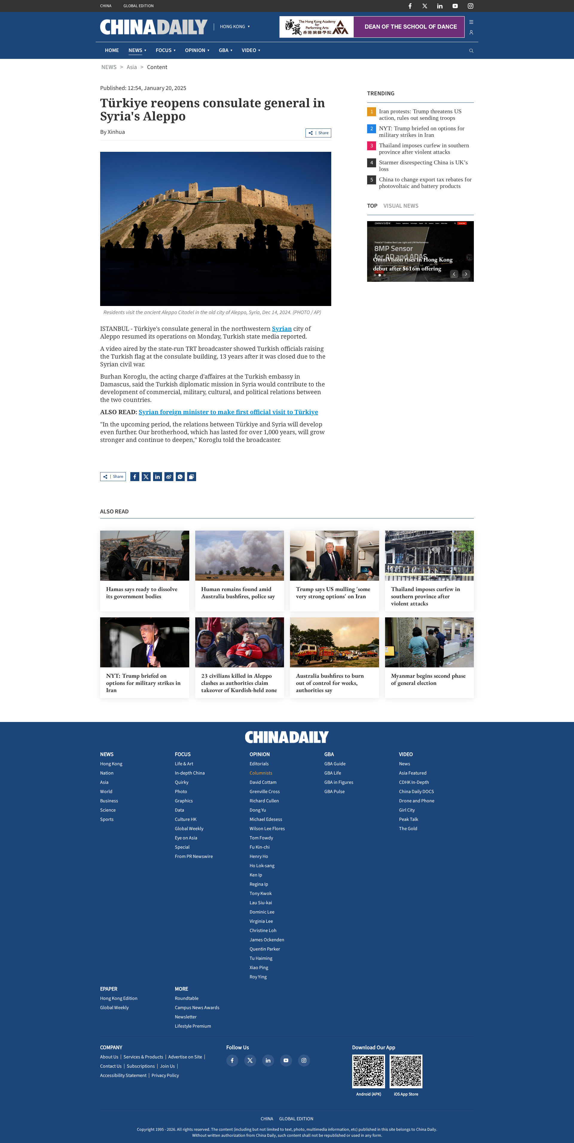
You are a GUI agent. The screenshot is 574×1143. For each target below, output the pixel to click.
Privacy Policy (165, 1075)
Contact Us (111, 1066)
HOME (112, 50)
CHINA (106, 6)
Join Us (167, 1066)
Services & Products (143, 1057)
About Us (109, 1057)
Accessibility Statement (123, 1075)
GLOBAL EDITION (138, 6)
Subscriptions (141, 1066)
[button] (375, 275)
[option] (420, 251)
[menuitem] (232, 27)
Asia (132, 67)
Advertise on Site (185, 1057)
